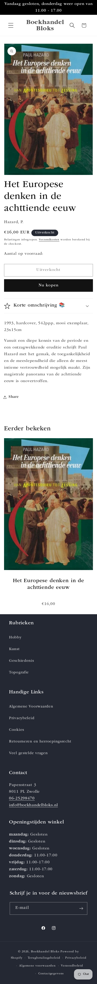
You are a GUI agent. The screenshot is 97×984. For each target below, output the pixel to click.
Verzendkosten (49, 240)
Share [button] (14, 397)
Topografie (19, 673)
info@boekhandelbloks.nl (33, 805)
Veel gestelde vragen (28, 753)
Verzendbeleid (72, 965)
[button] (11, 25)
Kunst (14, 649)
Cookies (16, 730)
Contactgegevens (51, 973)
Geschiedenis (21, 661)
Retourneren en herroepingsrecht (40, 742)
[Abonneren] (81, 908)
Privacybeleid (21, 718)
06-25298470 (22, 799)
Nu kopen (49, 285)
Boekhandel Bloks (45, 951)
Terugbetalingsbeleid (44, 958)
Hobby (15, 638)
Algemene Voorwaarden (31, 707)
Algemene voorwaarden (37, 965)
